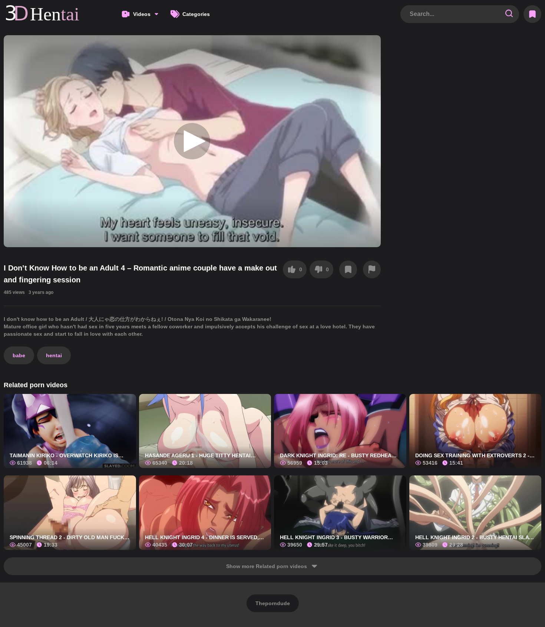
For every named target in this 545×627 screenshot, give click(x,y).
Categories (196, 14)
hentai (54, 355)
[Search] (509, 14)
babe (19, 355)
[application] (192, 141)
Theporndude (272, 603)
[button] (192, 141)
